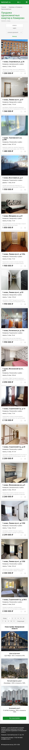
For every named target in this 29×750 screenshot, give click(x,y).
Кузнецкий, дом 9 (14, 708)
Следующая (20, 621)
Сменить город (5, 21)
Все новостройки (14, 718)
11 (14, 621)
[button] (14, 32)
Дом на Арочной (14, 653)
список (14, 25)
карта (14, 28)
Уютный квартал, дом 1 (14, 681)
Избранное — (19, 2)
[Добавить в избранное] (25, 73)
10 (11, 621)
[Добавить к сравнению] (21, 73)
